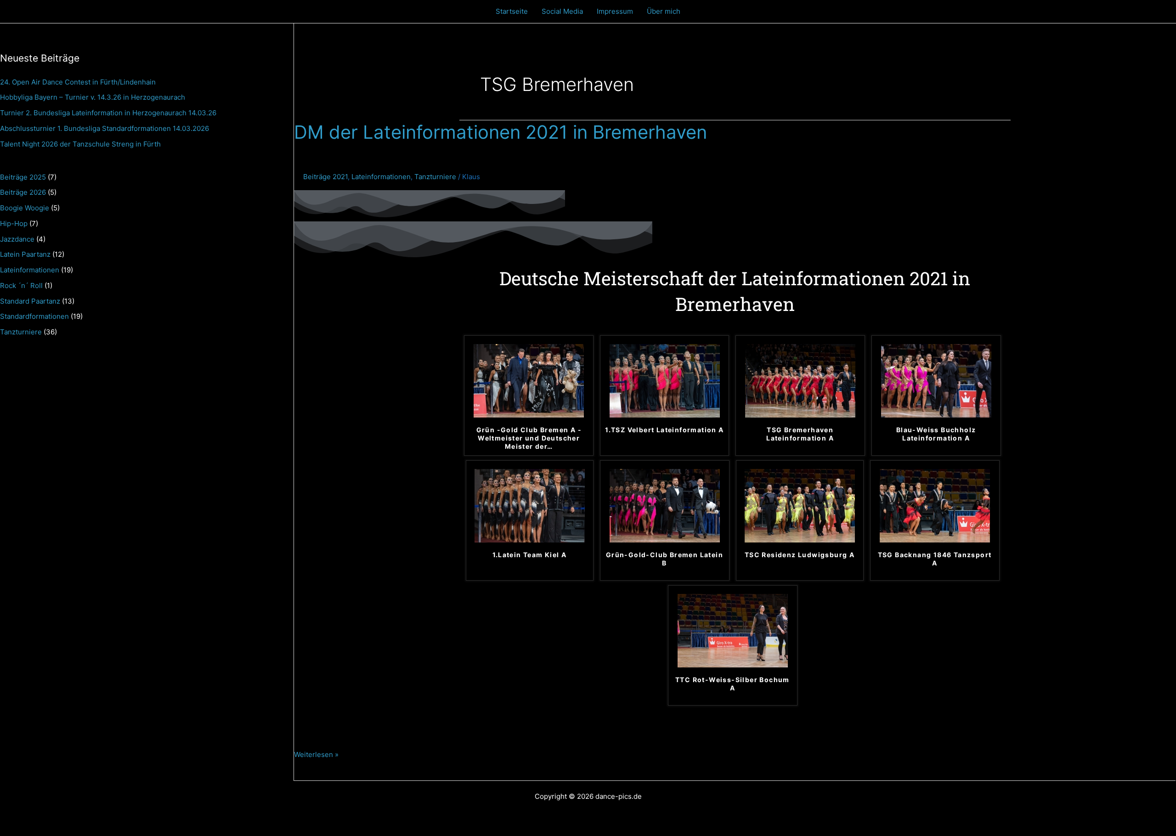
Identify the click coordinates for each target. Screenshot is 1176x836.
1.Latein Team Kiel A (529, 555)
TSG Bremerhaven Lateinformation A (800, 434)
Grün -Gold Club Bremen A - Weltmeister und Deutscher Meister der (529, 438)
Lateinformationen (29, 269)
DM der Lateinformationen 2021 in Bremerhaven (500, 132)
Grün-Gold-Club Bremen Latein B (664, 559)
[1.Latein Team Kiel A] (530, 505)
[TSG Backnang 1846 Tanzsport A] (935, 505)
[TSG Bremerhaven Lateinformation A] (800, 380)
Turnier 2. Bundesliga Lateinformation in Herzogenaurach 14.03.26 (108, 112)
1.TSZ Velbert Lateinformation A (664, 430)
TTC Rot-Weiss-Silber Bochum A (732, 684)
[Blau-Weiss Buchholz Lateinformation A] (936, 380)
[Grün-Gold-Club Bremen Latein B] (665, 505)
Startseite (512, 11)
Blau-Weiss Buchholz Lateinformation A (936, 434)
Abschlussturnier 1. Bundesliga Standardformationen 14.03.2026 (104, 128)
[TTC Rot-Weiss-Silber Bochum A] (733, 630)
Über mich (663, 11)
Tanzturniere (21, 332)
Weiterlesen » (316, 753)
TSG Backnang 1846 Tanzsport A (935, 559)
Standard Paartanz (30, 301)
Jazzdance (17, 239)
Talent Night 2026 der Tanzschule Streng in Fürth (80, 144)
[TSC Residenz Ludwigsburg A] (800, 505)
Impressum (615, 11)
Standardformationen (34, 316)
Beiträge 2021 (325, 176)
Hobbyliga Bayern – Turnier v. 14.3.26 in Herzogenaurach (92, 97)
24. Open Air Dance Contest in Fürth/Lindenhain (78, 82)
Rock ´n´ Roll (21, 285)
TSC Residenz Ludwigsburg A (799, 555)
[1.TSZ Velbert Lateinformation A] (665, 380)
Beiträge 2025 (23, 177)
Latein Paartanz (25, 254)
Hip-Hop (14, 223)
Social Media (562, 11)
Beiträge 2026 (23, 192)
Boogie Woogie (24, 207)
